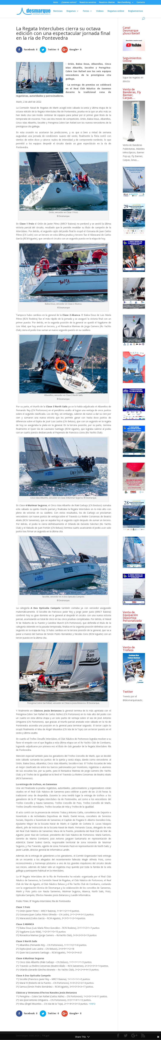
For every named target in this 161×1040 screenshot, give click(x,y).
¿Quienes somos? (69, 2)
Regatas (71, 11)
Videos (99, 11)
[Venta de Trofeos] (134, 683)
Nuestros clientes (107, 2)
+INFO (92, 1003)
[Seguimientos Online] (134, 73)
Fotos (86, 11)
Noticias (57, 11)
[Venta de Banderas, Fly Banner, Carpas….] (134, 141)
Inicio (55, 2)
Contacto (141, 2)
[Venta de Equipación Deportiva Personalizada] (134, 639)
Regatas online (116, 11)
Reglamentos (135, 11)
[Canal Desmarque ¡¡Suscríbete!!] (134, 50)
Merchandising (124, 2)
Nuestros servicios (88, 2)
